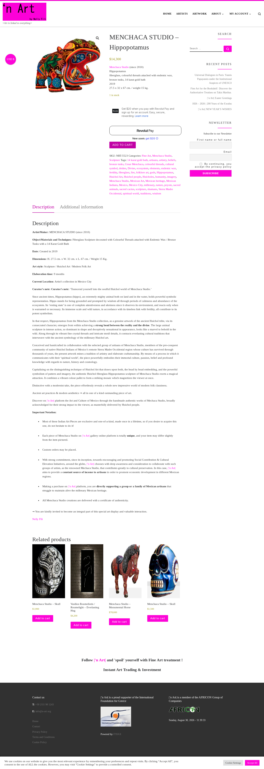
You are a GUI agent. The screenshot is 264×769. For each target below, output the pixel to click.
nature (159, 185)
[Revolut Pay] (145, 130)
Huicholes (148, 176)
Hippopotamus (165, 172)
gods (152, 172)
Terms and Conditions (43, 737)
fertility (113, 172)
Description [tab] (43, 206)
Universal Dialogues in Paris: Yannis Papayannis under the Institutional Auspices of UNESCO (213, 79)
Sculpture (114, 160)
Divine (131, 168)
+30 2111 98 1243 (44, 704)
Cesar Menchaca (134, 164)
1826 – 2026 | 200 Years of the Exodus (212, 103)
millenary (149, 185)
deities (122, 168)
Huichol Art (115, 176)
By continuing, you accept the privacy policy (213, 165)
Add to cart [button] (42, 618)
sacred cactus (126, 189)
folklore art (142, 172)
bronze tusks (116, 164)
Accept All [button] (252, 762)
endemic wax (168, 168)
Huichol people (132, 176)
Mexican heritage (155, 180)
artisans (153, 160)
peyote (168, 185)
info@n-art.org (43, 711)
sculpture (141, 189)
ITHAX (117, 734)
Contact (36, 726)
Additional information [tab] (81, 206)
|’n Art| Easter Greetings (219, 98)
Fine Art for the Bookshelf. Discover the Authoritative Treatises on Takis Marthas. (211, 90)
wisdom (156, 193)
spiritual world (131, 193)
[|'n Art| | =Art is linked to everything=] (24, 11)
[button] (97, 38)
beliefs (171, 160)
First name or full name (214, 139)
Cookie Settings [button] (233, 762)
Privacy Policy (39, 732)
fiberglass (124, 172)
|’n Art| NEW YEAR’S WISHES (215, 109)
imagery (171, 176)
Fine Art (146, 155)
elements (155, 168)
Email (228, 151)
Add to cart (122, 144)
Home (35, 721)
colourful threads (154, 164)
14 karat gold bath (137, 160)
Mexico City (136, 185)
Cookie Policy (39, 742)
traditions (145, 193)
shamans (152, 189)
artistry (163, 160)
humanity (160, 176)
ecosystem (142, 168)
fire (133, 172)
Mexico (123, 185)
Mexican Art (137, 180)
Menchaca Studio (162, 155)
